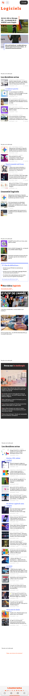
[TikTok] (8, 691)
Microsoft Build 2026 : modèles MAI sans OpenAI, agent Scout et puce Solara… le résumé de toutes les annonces (16, 47)
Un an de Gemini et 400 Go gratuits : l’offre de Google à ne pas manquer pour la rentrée (18, 93)
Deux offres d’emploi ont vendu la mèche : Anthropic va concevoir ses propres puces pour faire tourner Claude (14, 410)
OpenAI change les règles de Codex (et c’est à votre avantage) (18, 464)
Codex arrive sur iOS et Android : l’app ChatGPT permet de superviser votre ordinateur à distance (18, 518)
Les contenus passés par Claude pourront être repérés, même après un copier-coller (14, 404)
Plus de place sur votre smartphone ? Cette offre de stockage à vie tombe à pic (16, 158)
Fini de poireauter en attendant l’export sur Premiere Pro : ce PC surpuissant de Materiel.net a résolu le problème (18, 118)
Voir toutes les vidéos (6, 288)
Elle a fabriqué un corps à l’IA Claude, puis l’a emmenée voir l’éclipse (14, 400)
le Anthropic (19, 365)
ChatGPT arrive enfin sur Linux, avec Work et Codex (18, 109)
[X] (10, 691)
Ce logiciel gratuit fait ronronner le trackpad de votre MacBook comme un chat (18, 101)
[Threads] (23, 691)
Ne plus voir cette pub (6, 73)
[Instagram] (12, 691)
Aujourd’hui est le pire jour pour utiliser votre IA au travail (18, 578)
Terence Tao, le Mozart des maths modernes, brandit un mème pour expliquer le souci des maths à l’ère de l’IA (14, 389)
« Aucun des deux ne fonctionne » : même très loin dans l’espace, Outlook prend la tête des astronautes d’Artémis (18, 560)
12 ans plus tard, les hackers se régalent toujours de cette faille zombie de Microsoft (18, 551)
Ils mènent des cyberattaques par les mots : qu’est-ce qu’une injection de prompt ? (14, 275)
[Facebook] (14, 691)
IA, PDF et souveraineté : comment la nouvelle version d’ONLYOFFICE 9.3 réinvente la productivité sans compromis (18, 622)
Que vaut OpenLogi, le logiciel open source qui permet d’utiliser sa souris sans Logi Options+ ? (17, 510)
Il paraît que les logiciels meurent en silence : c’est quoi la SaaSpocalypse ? (18, 603)
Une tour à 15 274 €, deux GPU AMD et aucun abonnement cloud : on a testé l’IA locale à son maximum (18, 177)
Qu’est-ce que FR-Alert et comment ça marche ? (13, 268)
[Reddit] (17, 691)
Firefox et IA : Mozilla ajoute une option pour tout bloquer (18, 613)
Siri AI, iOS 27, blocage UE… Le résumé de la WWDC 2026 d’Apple (9, 20)
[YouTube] (5, 691)
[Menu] (7, 3)
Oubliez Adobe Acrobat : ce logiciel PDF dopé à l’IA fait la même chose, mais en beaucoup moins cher (18, 82)
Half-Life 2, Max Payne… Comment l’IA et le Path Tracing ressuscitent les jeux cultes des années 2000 (18, 543)
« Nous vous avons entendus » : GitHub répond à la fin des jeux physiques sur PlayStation (17, 169)
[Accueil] (3, 3)
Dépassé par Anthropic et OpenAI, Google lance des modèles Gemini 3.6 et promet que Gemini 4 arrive (18, 150)
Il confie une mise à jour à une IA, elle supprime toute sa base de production (18, 587)
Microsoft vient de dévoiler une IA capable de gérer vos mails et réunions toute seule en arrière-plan (18, 489)
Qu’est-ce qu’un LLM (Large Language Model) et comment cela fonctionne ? (15, 272)
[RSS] (19, 691)
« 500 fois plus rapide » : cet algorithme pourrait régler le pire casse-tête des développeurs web (18, 571)
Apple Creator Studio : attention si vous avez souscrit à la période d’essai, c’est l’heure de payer (18, 535)
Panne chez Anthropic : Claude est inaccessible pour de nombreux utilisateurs (14, 414)
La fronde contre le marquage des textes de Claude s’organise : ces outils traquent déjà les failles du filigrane (14, 395)
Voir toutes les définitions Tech (10, 279)
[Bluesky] (21, 691)
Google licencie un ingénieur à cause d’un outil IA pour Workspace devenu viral (18, 452)
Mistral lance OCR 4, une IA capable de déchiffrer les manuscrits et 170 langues (18, 185)
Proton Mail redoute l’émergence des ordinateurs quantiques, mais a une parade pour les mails (18, 527)
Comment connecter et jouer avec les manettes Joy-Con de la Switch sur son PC (17, 257)
